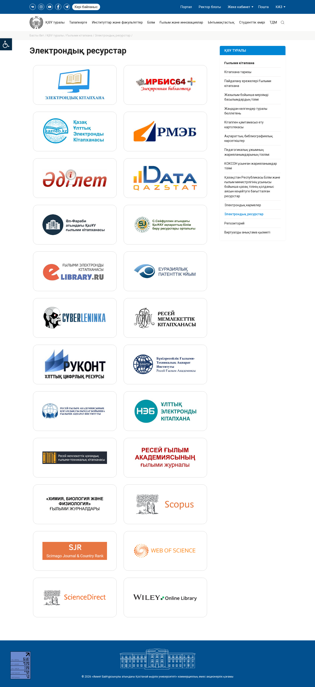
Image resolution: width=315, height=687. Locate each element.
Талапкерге (78, 22)
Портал (186, 7)
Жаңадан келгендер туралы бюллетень (245, 111)
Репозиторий (234, 223)
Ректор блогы (210, 7)
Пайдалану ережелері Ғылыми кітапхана (247, 83)
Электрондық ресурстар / (113, 35)
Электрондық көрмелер (242, 205)
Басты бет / (38, 35)
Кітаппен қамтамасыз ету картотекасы (244, 124)
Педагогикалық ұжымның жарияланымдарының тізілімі (246, 152)
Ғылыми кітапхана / (80, 35)
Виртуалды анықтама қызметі (247, 232)
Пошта (263, 7)
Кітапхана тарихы (237, 72)
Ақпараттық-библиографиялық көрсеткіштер (248, 138)
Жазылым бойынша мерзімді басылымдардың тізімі (246, 97)
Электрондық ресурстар (243, 214)
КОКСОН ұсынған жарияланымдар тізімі (250, 166)
